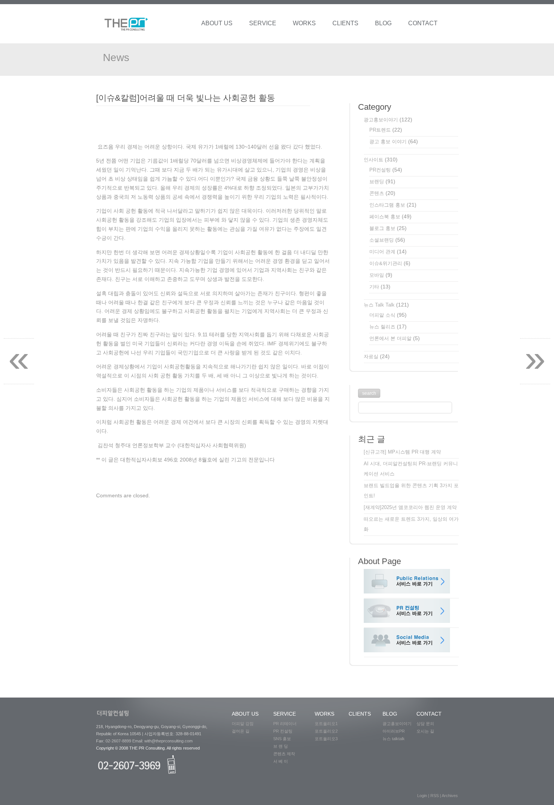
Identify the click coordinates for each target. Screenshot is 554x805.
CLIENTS (345, 23)
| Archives (449, 795)
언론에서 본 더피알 (390, 338)
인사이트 (373, 160)
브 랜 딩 (282, 746)
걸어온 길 (243, 731)
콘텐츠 (376, 193)
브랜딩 (376, 181)
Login (422, 795)
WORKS (304, 23)
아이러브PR (394, 731)
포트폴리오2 (328, 731)
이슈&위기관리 (385, 263)
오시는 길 (426, 731)
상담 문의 (427, 723)
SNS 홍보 (284, 738)
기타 (374, 287)
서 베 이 (282, 761)
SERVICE (262, 23)
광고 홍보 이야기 (388, 141)
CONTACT (423, 23)
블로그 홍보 (382, 228)
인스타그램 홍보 (387, 205)
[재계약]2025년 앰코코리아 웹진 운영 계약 (410, 507)
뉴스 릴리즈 (382, 327)
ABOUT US (217, 23)
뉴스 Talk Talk (379, 305)
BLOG (383, 23)
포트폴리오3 (326, 738)
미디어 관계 (382, 252)
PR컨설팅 (380, 170)
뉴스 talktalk (394, 738)
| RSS (434, 795)
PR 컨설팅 (285, 731)
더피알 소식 (382, 315)
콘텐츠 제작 (285, 753)
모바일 (376, 275)
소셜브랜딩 (381, 240)
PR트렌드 (380, 130)
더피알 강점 (245, 723)
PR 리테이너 (285, 723)
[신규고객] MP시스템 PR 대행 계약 (402, 452)
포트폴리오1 (328, 723)
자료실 (371, 356)
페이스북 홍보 (384, 216)
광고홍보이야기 (381, 120)
